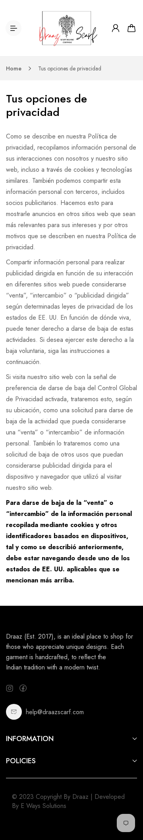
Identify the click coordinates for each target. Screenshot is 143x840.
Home (13, 68)
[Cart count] (131, 28)
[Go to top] (129, 800)
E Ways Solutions (43, 805)
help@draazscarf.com (55, 712)
